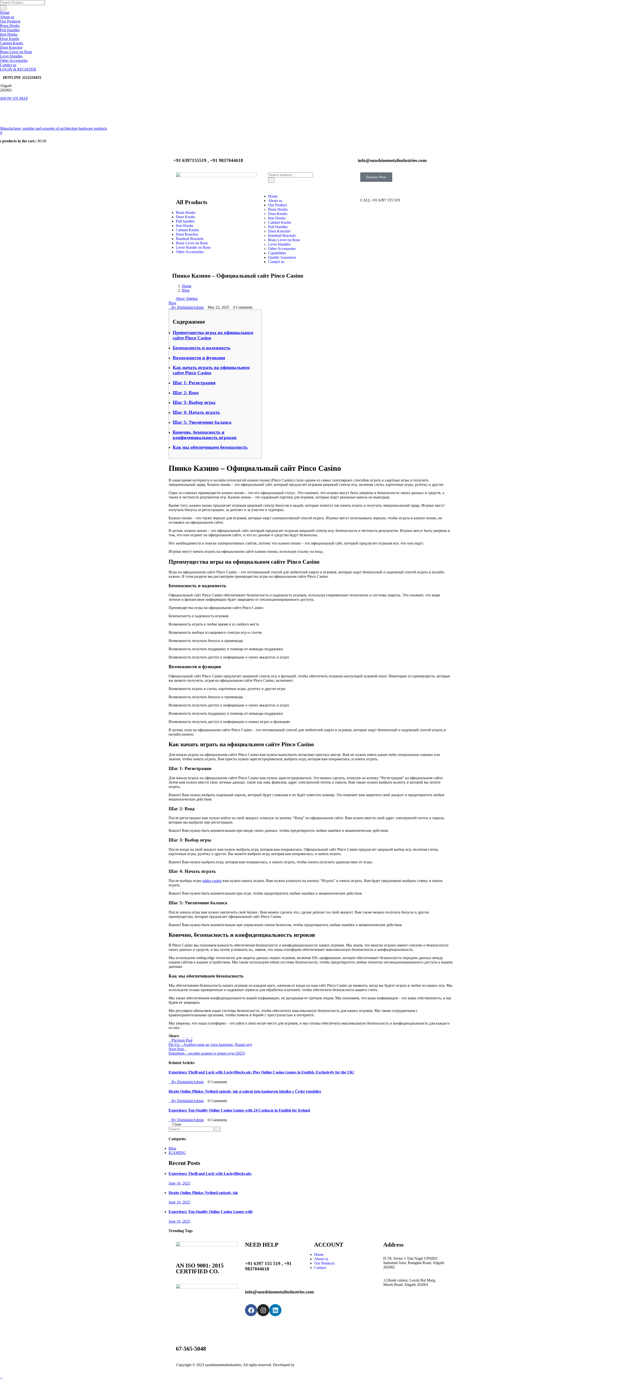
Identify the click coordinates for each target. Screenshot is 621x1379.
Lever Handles (11, 56)
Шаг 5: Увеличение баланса (202, 422)
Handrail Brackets (190, 239)
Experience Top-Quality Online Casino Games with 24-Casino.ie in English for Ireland (239, 1110)
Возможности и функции (199, 357)
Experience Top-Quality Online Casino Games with (211, 1212)
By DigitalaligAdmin (188, 307)
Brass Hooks (10, 26)
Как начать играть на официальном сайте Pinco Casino (211, 370)
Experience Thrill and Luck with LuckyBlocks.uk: (210, 1173)
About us (7, 17)
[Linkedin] (275, 1310)
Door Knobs (9, 39)
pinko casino (212, 881)
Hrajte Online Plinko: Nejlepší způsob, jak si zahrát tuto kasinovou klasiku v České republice (245, 1091)
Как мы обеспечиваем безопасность (210, 447)
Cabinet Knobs (11, 43)
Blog (185, 290)
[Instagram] (263, 1310)
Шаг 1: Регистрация (194, 382)
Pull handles (185, 221)
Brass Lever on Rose (16, 52)
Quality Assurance (282, 257)
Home (4, 12)
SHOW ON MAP (14, 98)
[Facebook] (251, 1310)
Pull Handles (10, 30)
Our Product (277, 205)
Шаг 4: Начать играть (196, 412)
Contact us (8, 65)
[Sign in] (361, 184)
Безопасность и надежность (201, 347)
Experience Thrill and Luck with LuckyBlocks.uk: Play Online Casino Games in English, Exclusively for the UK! (261, 1072)
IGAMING (177, 1153)
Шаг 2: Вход (186, 392)
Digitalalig (303, 1365)
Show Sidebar (186, 299)
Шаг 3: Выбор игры (194, 402)
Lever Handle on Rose (193, 247)
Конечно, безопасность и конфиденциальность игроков (205, 435)
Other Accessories (14, 60)
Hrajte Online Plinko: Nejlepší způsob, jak (203, 1193)
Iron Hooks (8, 34)
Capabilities (277, 253)
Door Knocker (11, 47)
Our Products (10, 21)
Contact (320, 1268)
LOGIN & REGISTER (18, 69)
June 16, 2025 (179, 1183)
